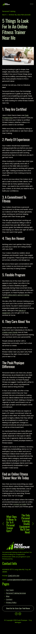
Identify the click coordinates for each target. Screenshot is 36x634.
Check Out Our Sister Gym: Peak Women (18, 608)
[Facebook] (16, 613)
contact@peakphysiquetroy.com (19, 580)
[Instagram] (19, 613)
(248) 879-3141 (13, 576)
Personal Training (8, 11)
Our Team (10, 590)
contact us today (19, 504)
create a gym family (9, 332)
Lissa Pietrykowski (23, 15)
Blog (7, 596)
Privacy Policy (11, 602)
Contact (9, 599)
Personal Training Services (16, 593)
